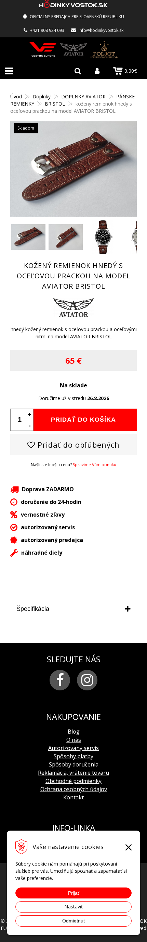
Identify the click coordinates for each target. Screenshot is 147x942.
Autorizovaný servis (73, 748)
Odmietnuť (73, 920)
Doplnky (41, 96)
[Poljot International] (104, 49)
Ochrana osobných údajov (73, 789)
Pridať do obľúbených (77, 444)
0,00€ (130, 71)
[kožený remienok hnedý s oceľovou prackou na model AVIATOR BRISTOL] (73, 169)
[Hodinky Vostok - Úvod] (73, 5)
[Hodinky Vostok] (42, 49)
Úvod (16, 96)
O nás (73, 740)
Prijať (73, 893)
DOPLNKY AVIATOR (83, 96)
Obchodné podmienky (73, 781)
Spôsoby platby (73, 756)
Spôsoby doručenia (73, 764)
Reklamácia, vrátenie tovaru (73, 772)
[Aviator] (73, 49)
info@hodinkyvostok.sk (101, 30)
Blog (74, 731)
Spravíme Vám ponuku (94, 465)
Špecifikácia (32, 608)
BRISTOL (55, 103)
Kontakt (73, 797)
